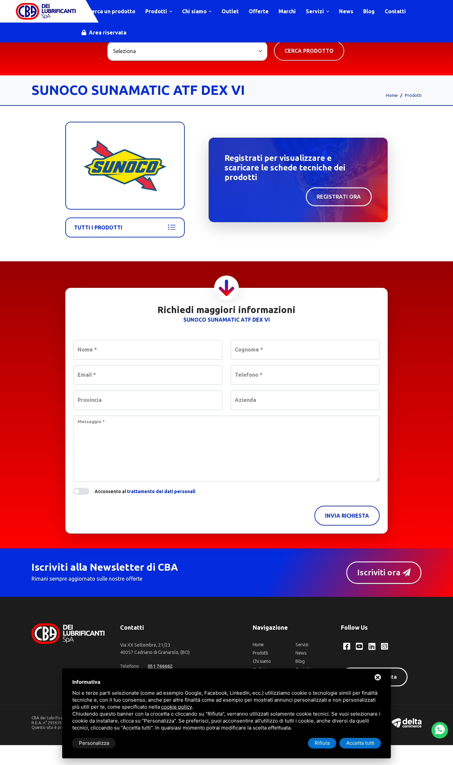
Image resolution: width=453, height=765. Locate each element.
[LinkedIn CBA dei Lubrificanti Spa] (372, 646)
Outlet (230, 11)
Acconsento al (145, 491)
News (346, 11)
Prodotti (156, 11)
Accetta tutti (360, 743)
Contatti (395, 11)
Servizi (315, 11)
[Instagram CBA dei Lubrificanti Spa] (384, 646)
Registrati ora (339, 197)
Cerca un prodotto (111, 11)
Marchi (287, 11)
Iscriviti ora (380, 572)
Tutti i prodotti (98, 227)
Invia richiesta (347, 516)
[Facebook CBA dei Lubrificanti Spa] (347, 646)
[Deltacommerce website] (406, 722)
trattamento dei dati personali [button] (161, 491)
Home (392, 95)
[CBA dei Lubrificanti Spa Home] (46, 11)
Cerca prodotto (309, 51)
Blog (369, 11)
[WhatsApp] (439, 730)
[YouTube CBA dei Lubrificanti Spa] (359, 646)
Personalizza (94, 743)
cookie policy (176, 707)
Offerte (259, 11)
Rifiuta (322, 743)
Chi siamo (195, 11)
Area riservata (107, 32)
